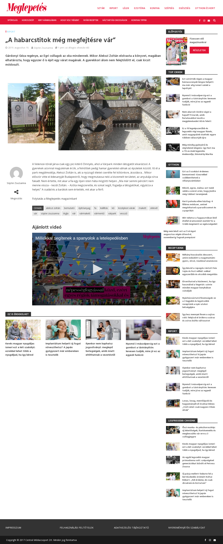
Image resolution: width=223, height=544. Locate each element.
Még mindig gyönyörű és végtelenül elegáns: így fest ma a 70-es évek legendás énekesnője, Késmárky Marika (198, 149)
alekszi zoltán (53, 208)
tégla (65, 213)
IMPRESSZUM (13, 527)
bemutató (69, 208)
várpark (112, 213)
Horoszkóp (28, 20)
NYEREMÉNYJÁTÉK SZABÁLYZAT (186, 527)
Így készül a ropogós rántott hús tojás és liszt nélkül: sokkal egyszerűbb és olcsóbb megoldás (199, 271)
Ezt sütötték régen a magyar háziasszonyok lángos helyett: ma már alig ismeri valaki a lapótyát (198, 84)
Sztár (101, 8)
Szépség (169, 8)
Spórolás (13, 20)
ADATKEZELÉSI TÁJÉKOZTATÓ (131, 527)
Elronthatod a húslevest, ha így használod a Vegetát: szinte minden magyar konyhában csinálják (198, 286)
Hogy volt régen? (70, 20)
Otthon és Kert (205, 8)
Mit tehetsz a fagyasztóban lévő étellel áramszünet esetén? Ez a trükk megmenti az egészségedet (199, 221)
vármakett (85, 213)
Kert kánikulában (47, 20)
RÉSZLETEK (199, 50)
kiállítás (104, 208)
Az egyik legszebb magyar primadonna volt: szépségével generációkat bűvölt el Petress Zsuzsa (198, 462)
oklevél (154, 208)
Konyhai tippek (139, 20)
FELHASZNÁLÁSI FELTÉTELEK (77, 527)
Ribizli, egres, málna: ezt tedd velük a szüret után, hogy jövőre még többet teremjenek (199, 191)
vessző (123, 213)
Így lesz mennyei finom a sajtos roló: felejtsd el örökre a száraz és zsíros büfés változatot (198, 317)
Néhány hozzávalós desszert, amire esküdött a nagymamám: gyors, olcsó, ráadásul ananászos (199, 258)
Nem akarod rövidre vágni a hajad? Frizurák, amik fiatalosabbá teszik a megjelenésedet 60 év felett (196, 116)
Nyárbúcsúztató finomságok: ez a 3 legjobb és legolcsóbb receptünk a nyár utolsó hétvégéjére (199, 303)
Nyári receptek (90, 20)
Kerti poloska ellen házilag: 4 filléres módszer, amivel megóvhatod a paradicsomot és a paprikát (199, 206)
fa (95, 208)
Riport (114, 8)
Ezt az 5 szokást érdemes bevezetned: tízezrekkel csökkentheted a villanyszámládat (195, 176)
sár (35, 213)
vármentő (99, 213)
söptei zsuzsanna (50, 213)
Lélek (126, 8)
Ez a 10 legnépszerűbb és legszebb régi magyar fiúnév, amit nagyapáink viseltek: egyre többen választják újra (199, 133)
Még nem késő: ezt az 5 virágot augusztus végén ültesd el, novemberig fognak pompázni (180, 234)
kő (113, 208)
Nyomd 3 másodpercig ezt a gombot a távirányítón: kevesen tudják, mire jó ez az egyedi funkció (143, 349)
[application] (96, 269)
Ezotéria (139, 8)
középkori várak (126, 208)
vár (74, 213)
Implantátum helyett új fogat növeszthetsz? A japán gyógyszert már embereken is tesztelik (63, 349)
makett (142, 208)
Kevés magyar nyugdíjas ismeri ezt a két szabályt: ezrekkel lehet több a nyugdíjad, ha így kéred (20, 349)
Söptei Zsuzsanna (43, 47)
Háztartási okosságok (115, 20)
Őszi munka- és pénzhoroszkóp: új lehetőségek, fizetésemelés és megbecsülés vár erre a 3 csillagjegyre (199, 432)
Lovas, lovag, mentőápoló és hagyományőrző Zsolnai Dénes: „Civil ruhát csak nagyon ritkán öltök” (198, 405)
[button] (96, 269)
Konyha (154, 8)
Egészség (184, 8)
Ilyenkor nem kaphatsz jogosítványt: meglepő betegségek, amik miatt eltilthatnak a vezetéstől (100, 349)
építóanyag (84, 208)
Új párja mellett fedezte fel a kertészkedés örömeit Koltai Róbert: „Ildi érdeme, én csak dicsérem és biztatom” (197, 478)
